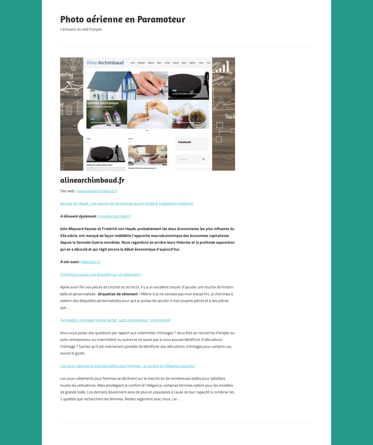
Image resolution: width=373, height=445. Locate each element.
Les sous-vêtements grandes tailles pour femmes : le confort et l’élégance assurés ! (127, 366)
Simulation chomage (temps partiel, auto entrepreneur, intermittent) (115, 320)
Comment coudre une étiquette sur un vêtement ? (101, 274)
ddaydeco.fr (90, 262)
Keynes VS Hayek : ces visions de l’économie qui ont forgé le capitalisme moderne (126, 203)
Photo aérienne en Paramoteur (122, 19)
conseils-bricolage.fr (114, 216)
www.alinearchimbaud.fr (97, 191)
